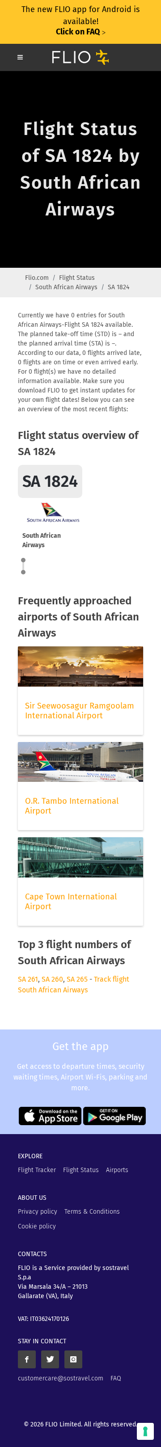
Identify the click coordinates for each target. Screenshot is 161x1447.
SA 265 (77, 979)
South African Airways (66, 287)
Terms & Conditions (92, 1211)
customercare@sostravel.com (60, 1378)
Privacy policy (37, 1211)
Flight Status (77, 278)
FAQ (115, 1378)
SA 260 (52, 979)
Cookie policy (37, 1226)
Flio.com (37, 278)
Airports (117, 1170)
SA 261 (28, 979)
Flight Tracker (37, 1170)
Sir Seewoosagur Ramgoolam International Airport (79, 711)
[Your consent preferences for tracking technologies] (145, 1431)
